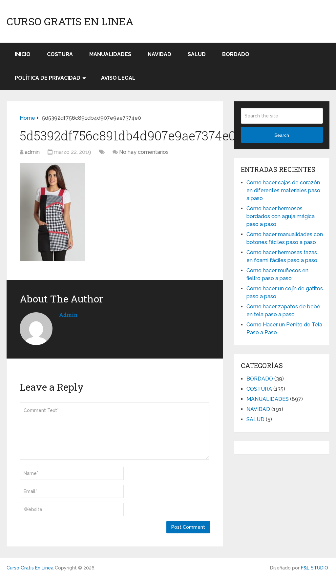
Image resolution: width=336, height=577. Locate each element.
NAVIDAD (159, 54)
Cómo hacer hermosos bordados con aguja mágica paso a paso (280, 216)
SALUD (197, 54)
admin (32, 152)
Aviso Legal (118, 78)
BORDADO (235, 54)
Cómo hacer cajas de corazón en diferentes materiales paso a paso (283, 190)
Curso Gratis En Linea (70, 21)
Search (281, 135)
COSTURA (60, 54)
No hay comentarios (144, 152)
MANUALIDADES (110, 54)
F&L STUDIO (314, 567)
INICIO (23, 54)
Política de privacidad (47, 78)
